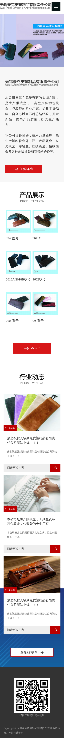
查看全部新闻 (29, 652)
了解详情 (26, 169)
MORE (35, 348)
